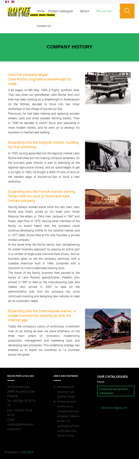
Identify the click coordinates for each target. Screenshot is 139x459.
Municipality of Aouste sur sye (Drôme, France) (66, 391)
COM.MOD (26, 452)
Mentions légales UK (114, 408)
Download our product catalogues (113, 391)
